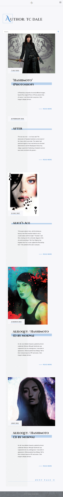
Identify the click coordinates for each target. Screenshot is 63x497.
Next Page (44, 480)
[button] (60, 2)
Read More (47, 109)
